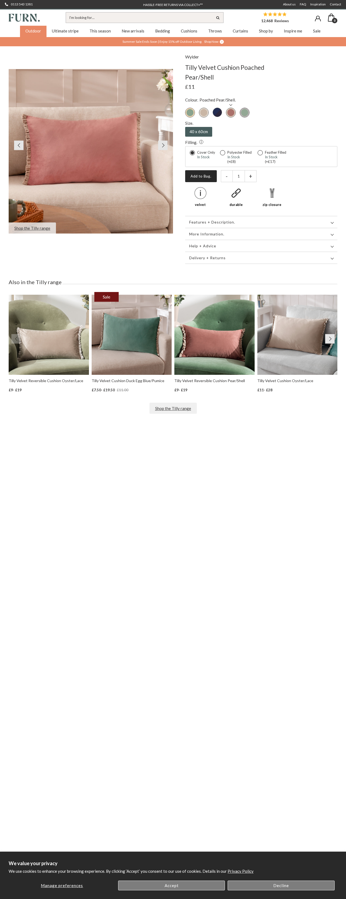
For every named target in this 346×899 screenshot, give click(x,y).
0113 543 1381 (22, 4)
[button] (16, 145)
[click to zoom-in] (91, 151)
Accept (172, 885)
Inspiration (318, 4)
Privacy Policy (241, 871)
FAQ (303, 4)
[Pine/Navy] (217, 112)
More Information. (206, 234)
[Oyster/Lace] (203, 112)
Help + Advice (202, 246)
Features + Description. (212, 222)
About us (289, 4)
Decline (281, 885)
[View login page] (318, 18)
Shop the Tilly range (173, 408)
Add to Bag (200, 176)
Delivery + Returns (207, 257)
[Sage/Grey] (244, 112)
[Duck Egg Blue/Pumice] (190, 112)
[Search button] (218, 17)
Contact (335, 4)
